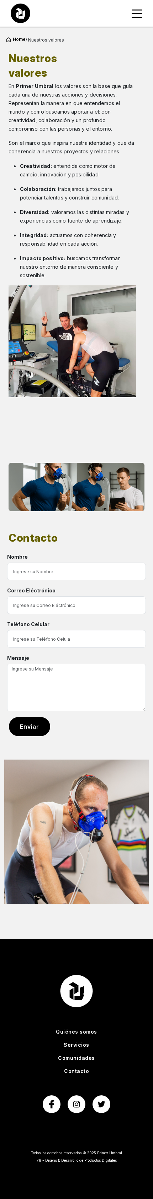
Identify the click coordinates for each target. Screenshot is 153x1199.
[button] (137, 13)
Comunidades (76, 1058)
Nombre (17, 557)
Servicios (76, 1045)
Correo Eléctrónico (31, 590)
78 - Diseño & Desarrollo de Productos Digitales (77, 1160)
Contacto (76, 1071)
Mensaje (18, 658)
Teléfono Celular (28, 624)
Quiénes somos (76, 1032)
